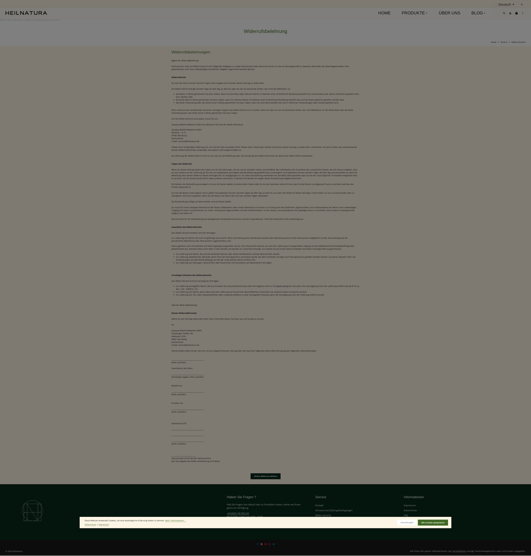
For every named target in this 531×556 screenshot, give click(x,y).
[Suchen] (504, 13)
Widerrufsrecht (323, 515)
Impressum (410, 505)
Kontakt (319, 505)
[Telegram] (273, 544)
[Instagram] (269, 544)
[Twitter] (261, 544)
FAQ (406, 515)
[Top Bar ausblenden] (522, 4)
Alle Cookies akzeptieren (433, 522)
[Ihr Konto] (510, 13)
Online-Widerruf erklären (265, 476)
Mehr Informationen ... (175, 520)
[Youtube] (265, 544)
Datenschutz (410, 510)
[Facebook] (258, 544)
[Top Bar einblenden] (522, 13)
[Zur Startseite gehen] (26, 13)
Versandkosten (459, 551)
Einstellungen (407, 522)
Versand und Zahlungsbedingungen (334, 510)
